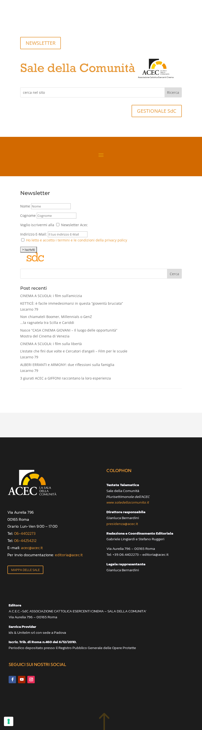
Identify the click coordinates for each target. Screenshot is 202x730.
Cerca (174, 273)
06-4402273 (24, 533)
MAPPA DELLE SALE (25, 570)
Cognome (28, 215)
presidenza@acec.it (122, 523)
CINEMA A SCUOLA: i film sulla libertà (51, 343)
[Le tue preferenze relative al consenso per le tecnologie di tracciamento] (8, 721)
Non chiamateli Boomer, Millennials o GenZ (56, 319)
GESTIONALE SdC (156, 111)
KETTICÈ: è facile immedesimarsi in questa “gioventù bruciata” (71, 306)
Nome (25, 206)
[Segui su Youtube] (34, 24)
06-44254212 (25, 540)
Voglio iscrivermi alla (37, 224)
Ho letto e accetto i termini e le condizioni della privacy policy (76, 240)
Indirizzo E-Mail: (34, 234)
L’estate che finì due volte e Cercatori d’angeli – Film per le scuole (73, 354)
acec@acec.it (32, 548)
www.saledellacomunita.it (127, 502)
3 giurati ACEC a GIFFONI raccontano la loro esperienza (65, 378)
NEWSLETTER (40, 43)
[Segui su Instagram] (44, 24)
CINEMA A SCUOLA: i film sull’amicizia (51, 295)
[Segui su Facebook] (24, 24)
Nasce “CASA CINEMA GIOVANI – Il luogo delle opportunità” (68, 333)
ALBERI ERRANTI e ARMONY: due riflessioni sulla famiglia (67, 367)
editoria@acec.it (69, 555)
